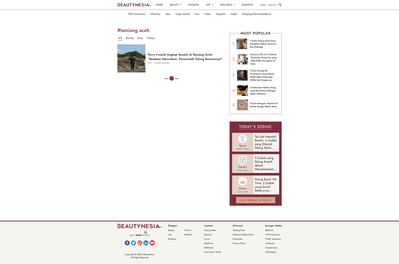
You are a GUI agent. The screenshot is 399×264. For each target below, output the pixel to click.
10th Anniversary (136, 14)
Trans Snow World (212, 252)
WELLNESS (226, 5)
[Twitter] (133, 242)
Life (169, 234)
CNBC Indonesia (273, 238)
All (120, 38)
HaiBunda (269, 243)
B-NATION (247, 5)
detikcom (269, 230)
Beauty (171, 230)
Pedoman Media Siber (243, 234)
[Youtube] (152, 242)
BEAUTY (174, 5)
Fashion (187, 230)
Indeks (234, 14)
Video (207, 14)
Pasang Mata (210, 230)
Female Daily (271, 247)
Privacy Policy (239, 243)
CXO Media (270, 252)
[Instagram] (139, 242)
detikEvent (208, 247)
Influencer (155, 14)
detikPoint (208, 243)
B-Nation (172, 238)
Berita (130, 38)
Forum (207, 238)
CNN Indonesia (272, 234)
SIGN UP (272, 5)
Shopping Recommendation (256, 14)
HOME (159, 5)
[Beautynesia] (134, 4)
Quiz (168, 14)
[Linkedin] (145, 242)
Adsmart (208, 234)
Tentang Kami (239, 230)
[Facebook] (127, 242)
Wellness (188, 234)
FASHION (193, 5)
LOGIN (263, 5)
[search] (280, 4)
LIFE (208, 5)
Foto (197, 14)
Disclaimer (238, 238)
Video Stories (182, 14)
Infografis (221, 14)
